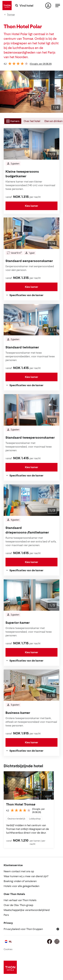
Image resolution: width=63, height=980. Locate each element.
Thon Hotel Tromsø (20, 804)
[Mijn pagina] (48, 5)
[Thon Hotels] (7, 5)
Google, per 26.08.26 (40, 63)
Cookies (8, 949)
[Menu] (58, 5)
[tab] (12, 121)
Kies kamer (31, 205)
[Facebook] (49, 941)
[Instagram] (56, 941)
